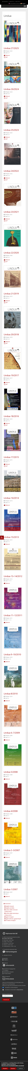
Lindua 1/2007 (11, 889)
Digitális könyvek (9, 906)
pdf (6, 57)
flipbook (8, 55)
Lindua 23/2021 (11, 211)
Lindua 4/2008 (11, 811)
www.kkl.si (6, 1)
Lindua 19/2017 (11, 375)
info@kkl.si (6, 960)
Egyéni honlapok (9, 917)
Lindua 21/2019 (11, 293)
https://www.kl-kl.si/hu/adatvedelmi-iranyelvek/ (12, 1065)
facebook (6, 963)
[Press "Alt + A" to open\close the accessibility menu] (2, 538)
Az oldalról (6, 970)
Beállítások (21, 1068)
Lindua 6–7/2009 (12, 732)
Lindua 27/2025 (11, 48)
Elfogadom (5, 1068)
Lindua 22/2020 (11, 252)
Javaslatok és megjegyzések (9, 968)
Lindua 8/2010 (11, 693)
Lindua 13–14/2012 (13, 576)
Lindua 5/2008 (11, 771)
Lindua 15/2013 (11, 537)
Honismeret (8, 903)
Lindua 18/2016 (11, 416)
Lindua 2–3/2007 (12, 850)
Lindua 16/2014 (11, 497)
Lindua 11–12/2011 (13, 615)
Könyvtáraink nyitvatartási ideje (10, 949)
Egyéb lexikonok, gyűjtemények (13, 918)
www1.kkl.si (17, 1)
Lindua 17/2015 (11, 457)
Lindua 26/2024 (11, 89)
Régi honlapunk (6, 976)
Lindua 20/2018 (11, 334)
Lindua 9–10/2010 (12, 654)
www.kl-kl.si (11, 1)
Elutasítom (13, 1068)
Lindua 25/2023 (11, 129)
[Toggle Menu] (25, 6)
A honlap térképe (7, 973)
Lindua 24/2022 (11, 170)
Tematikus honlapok (10, 920)
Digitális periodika (9, 908)
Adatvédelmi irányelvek (8, 972)
